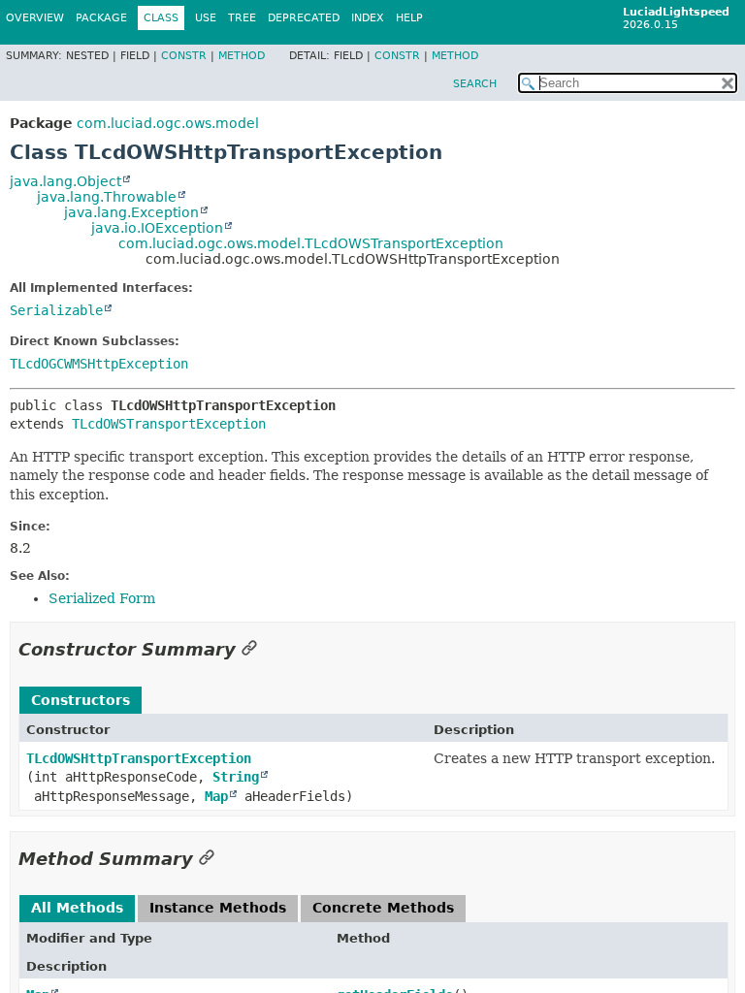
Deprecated (304, 18)
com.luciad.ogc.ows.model (168, 123)
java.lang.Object (65, 181)
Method (241, 55)
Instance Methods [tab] (217, 907)
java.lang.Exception (131, 212)
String (235, 777)
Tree (242, 18)
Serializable (56, 310)
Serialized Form (102, 598)
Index (367, 18)
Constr (184, 55)
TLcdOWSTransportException (169, 424)
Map (216, 796)
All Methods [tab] (77, 907)
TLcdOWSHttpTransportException (138, 758)
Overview (35, 18)
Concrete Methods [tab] (383, 907)
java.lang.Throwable (107, 197)
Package (101, 18)
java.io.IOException (157, 228)
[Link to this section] (249, 649)
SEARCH (475, 84)
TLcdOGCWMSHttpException (99, 363)
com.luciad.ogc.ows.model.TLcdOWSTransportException (310, 243)
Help (409, 18)
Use (205, 18)
